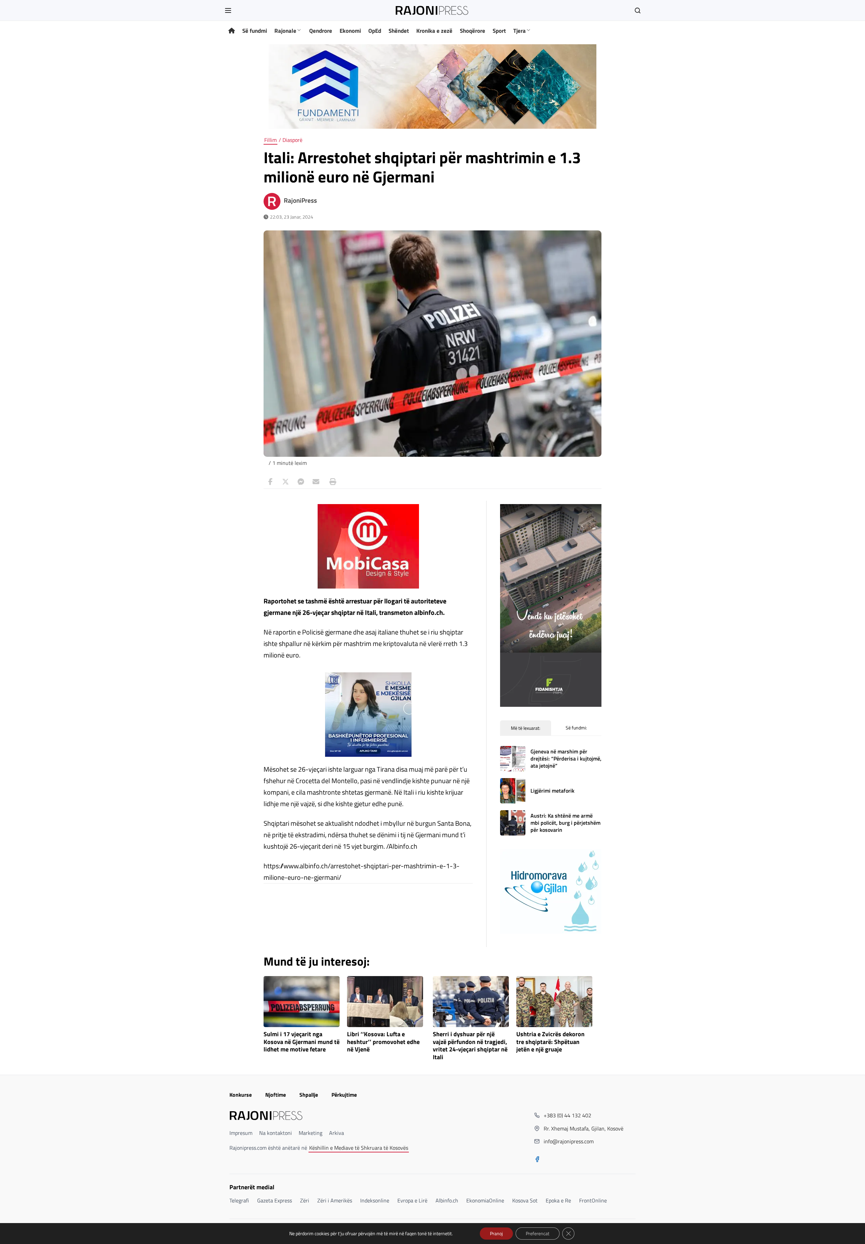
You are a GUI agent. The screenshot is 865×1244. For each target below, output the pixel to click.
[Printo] (331, 482)
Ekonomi (350, 30)
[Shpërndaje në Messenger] (300, 482)
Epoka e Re (558, 1200)
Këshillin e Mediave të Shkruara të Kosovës (358, 1148)
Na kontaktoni (275, 1133)
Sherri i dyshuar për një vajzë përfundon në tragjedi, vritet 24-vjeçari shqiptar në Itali (470, 1045)
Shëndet (399, 30)
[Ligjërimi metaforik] (512, 790)
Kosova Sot (525, 1200)
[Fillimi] (231, 31)
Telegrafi (239, 1200)
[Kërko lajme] (638, 10)
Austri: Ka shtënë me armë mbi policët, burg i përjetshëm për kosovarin (565, 823)
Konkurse (240, 1095)
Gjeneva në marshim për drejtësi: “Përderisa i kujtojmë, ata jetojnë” (565, 758)
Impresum (240, 1133)
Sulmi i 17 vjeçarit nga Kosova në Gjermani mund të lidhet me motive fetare (302, 1042)
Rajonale (285, 30)
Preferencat (537, 1233)
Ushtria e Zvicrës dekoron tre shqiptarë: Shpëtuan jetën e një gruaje (550, 1042)
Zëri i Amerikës (334, 1200)
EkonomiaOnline (485, 1200)
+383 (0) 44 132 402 (567, 1115)
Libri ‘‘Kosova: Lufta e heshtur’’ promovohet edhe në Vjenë (383, 1042)
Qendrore (320, 30)
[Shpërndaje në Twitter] (285, 482)
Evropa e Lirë (412, 1200)
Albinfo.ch (447, 1200)
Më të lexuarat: (525, 727)
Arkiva (336, 1133)
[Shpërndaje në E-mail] (316, 482)
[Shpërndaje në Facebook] (270, 482)
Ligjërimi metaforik (552, 791)
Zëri (304, 1200)
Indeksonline (374, 1200)
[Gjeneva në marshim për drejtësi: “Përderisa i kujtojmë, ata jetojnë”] (512, 758)
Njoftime (275, 1095)
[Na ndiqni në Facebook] (537, 1160)
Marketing (310, 1133)
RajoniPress (300, 200)
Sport (499, 30)
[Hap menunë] (228, 10)
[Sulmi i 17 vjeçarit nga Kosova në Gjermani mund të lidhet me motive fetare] (302, 1001)
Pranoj (496, 1233)
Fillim (270, 140)
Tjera (519, 30)
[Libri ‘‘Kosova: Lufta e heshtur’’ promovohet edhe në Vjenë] (385, 1001)
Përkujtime (344, 1095)
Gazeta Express (274, 1200)
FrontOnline (593, 1200)
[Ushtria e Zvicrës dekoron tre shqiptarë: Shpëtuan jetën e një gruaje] (554, 1001)
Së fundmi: (576, 727)
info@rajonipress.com (569, 1141)
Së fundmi (254, 30)
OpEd (374, 30)
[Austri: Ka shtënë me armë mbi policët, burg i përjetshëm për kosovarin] (512, 823)
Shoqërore (472, 30)
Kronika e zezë (434, 30)
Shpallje (308, 1095)
